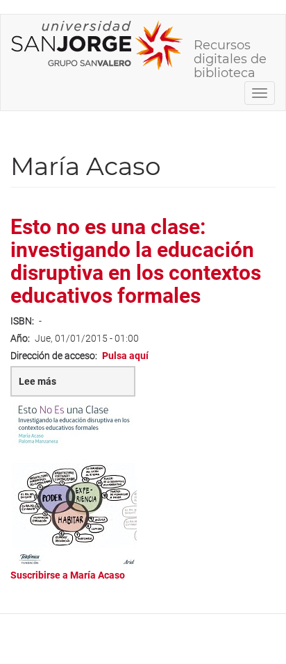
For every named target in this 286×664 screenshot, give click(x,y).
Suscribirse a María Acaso (67, 575)
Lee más (66, 386)
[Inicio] (97, 45)
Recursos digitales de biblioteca (230, 50)
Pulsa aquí (125, 355)
